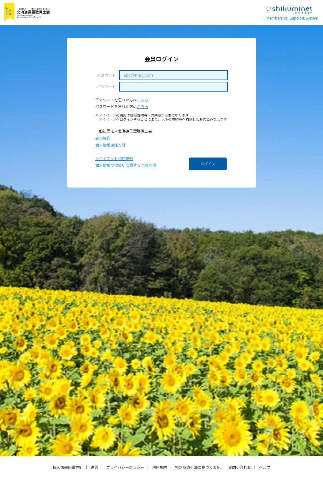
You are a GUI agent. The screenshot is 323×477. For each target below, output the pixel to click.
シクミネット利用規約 (114, 158)
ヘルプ (264, 467)
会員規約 (102, 137)
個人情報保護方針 (110, 144)
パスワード (106, 86)
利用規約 (159, 467)
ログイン (207, 164)
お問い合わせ (239, 467)
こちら (142, 99)
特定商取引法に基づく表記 (197, 467)
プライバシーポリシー (125, 467)
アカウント (106, 75)
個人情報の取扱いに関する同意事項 (125, 165)
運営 (94, 467)
